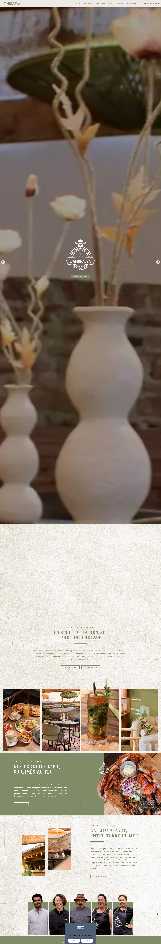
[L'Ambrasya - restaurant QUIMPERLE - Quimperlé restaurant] (46, 852)
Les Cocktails (100, 3)
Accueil (78, 3)
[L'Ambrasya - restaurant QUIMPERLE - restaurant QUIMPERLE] (120, 784)
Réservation (120, 3)
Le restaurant (88, 3)
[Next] (158, 262)
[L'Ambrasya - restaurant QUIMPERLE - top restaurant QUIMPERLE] (61, 712)
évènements (144, 3)
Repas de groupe (132, 3)
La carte (110, 3)
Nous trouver (155, 3)
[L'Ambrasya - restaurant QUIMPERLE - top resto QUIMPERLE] (21, 712)
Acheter (74, 941)
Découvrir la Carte (70, 667)
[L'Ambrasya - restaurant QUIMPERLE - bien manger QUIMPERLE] (100, 712)
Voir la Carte (21, 804)
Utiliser (87, 941)
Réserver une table (80, 276)
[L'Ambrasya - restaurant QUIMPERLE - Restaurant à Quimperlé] (139, 712)
